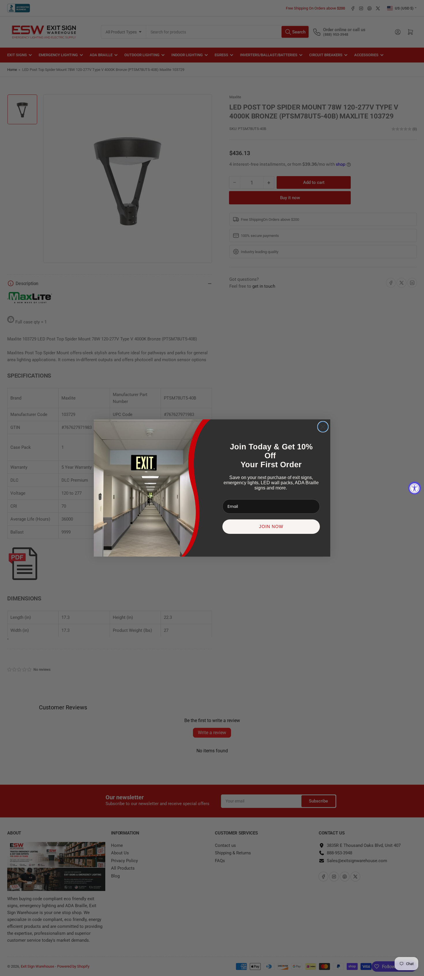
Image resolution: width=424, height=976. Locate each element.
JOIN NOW (271, 526)
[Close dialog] (323, 427)
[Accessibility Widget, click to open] (414, 488)
